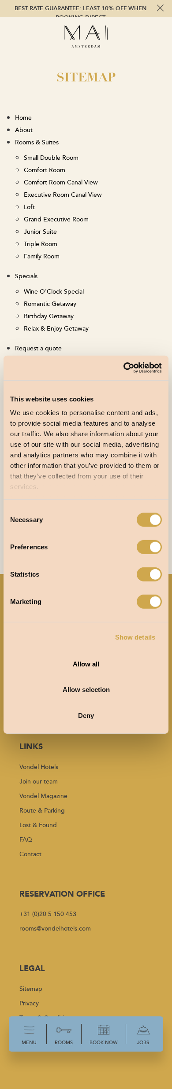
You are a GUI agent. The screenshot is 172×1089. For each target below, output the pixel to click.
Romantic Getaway (50, 303)
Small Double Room (51, 157)
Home (23, 117)
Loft (29, 207)
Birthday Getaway (49, 316)
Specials (26, 276)
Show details (135, 637)
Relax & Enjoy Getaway (56, 328)
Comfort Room (44, 170)
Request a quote (38, 348)
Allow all (86, 663)
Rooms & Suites (37, 142)
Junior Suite (40, 231)
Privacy (29, 1003)
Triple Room (40, 244)
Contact (30, 854)
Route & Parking (42, 810)
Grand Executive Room (56, 219)
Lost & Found (38, 825)
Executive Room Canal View (63, 194)
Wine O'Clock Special (54, 291)
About (24, 130)
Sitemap (30, 988)
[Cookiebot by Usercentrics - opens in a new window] (124, 368)
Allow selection (86, 689)
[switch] (149, 547)
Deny (86, 715)
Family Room (42, 256)
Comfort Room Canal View (61, 182)
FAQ (25, 839)
